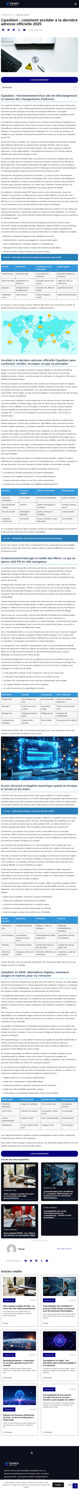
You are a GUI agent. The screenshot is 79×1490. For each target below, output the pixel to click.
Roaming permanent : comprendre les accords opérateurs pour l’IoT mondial (18, 1362)
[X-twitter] (32, 1453)
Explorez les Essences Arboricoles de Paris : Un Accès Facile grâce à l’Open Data (18, 1417)
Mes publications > (64, 1249)
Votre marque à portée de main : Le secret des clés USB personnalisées (19, 1196)
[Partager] (75, 1485)
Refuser (71, 1485)
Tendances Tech (7, 15)
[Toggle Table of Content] (74, 87)
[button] (75, 4)
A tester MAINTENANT (39, 80)
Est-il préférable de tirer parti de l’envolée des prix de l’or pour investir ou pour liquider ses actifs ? (59, 1397)
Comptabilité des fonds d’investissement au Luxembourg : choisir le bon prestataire (57, 1214)
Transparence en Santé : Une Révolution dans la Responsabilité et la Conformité (59, 1362)
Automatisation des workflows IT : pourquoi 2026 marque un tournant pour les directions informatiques (58, 1194)
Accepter (58, 1485)
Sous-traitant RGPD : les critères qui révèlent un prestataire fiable (19, 1234)
